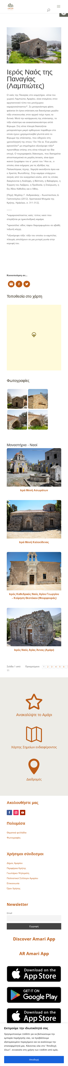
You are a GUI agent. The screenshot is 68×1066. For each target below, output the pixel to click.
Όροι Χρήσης (13, 888)
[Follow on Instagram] (16, 812)
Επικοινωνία (13, 883)
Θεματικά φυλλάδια (16, 832)
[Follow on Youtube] (22, 812)
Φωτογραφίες (14, 837)
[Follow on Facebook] (9, 812)
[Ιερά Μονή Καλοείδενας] (34, 519)
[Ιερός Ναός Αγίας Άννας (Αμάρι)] (34, 627)
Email (9, 913)
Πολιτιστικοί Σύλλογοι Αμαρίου (22, 878)
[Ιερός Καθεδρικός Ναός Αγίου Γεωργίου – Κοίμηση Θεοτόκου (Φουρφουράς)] (34, 571)
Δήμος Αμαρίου (15, 863)
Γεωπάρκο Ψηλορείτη (18, 873)
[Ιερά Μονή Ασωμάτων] (34, 467)
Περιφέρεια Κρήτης (16, 868)
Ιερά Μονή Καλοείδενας (34, 542)
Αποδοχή (34, 1059)
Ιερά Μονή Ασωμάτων (34, 490)
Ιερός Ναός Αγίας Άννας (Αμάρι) (34, 650)
